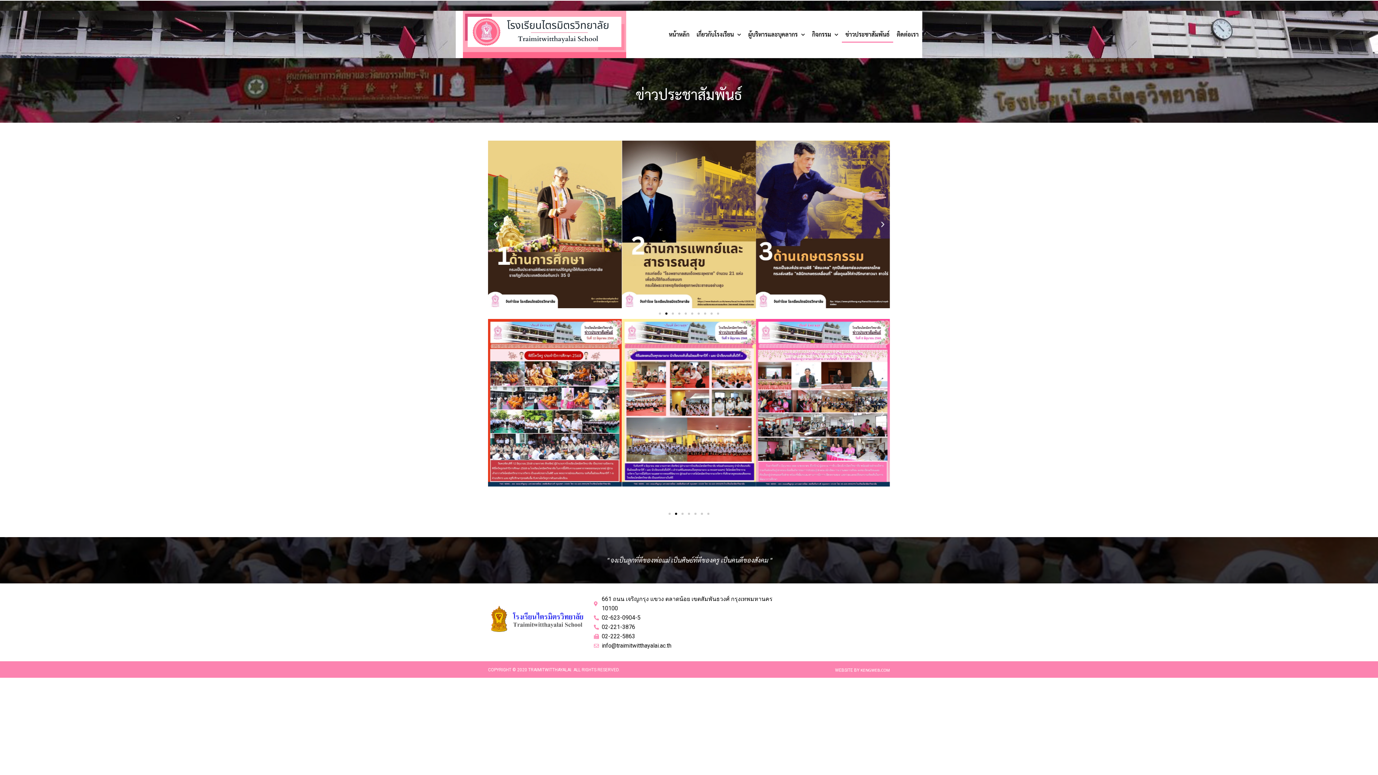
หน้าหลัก (679, 34)
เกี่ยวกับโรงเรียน (715, 34)
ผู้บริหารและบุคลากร (773, 34)
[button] (495, 224)
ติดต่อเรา (908, 34)
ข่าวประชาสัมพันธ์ (867, 34)
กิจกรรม (821, 34)
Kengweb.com (875, 670)
